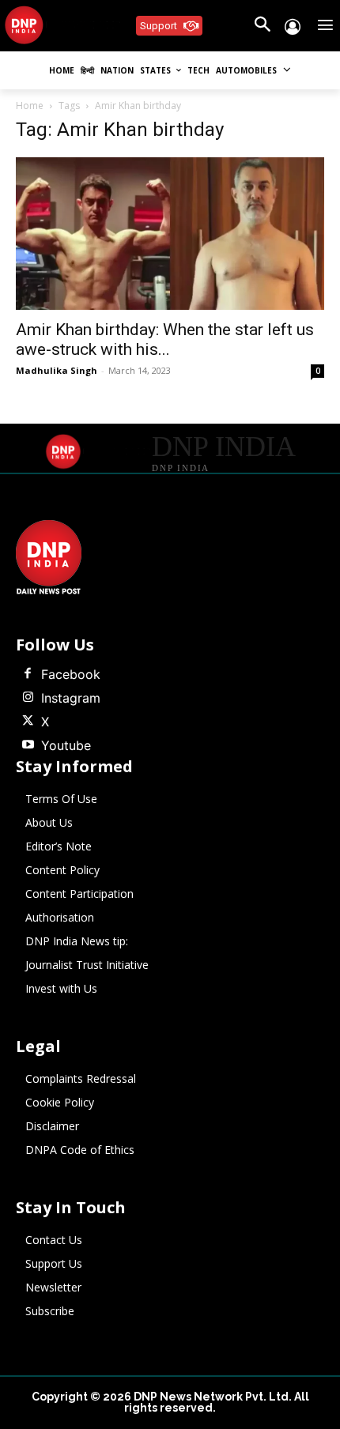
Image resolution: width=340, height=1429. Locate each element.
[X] (28, 721)
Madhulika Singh (56, 370)
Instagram (70, 698)
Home (29, 105)
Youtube (66, 745)
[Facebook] (28, 674)
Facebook (70, 674)
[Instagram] (28, 698)
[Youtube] (28, 745)
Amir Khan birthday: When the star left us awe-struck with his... (165, 339)
